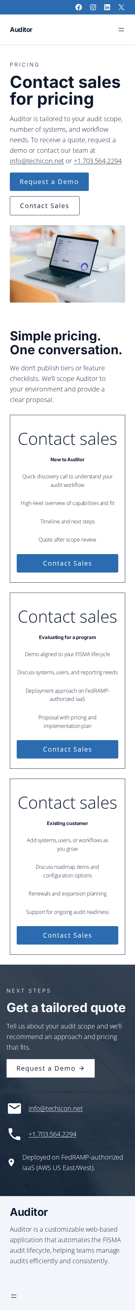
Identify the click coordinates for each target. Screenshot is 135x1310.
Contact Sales (44, 205)
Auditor (21, 30)
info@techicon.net (37, 160)
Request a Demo (49, 181)
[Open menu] (121, 30)
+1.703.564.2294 (98, 160)
